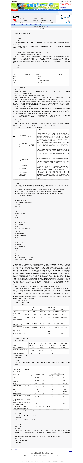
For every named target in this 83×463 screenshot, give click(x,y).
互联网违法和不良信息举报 (39, 453)
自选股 (69, 9)
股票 (19, 9)
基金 (22, 9)
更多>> (70, 11)
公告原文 (15, 449)
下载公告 (48, 26)
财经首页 (62, 1)
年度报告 (26, 24)
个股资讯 (18, 24)
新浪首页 (66, 1)
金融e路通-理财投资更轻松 (64, 6)
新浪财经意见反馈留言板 (49, 453)
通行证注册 (53, 455)
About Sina (29, 455)
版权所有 (43, 457)
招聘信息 (40, 455)
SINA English (48, 455)
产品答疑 (57, 455)
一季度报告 (35, 24)
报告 (43, 9)
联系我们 (37, 455)
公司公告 (22, 24)
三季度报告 (40, 24)
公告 (28, 9)
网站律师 (44, 455)
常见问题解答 (32, 453)
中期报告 (30, 24)
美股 (61, 9)
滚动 (25, 9)
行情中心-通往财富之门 (64, 7)
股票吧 (54, 9)
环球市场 (47, 9)
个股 (34, 9)
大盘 (31, 9)
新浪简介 (25, 455)
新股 (37, 9)
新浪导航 (70, 1)
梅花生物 (15, 17)
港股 (58, 9)
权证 (40, 9)
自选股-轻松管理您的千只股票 (65, 4)
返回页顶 (70, 451)
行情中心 (65, 9)
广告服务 (33, 455)
